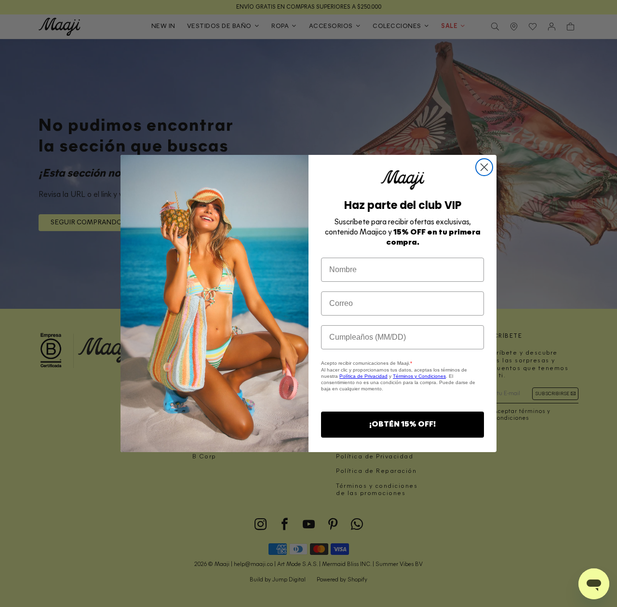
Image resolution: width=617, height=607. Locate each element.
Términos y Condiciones (419, 376)
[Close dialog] (484, 167)
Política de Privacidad (363, 376)
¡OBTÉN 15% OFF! (402, 424)
